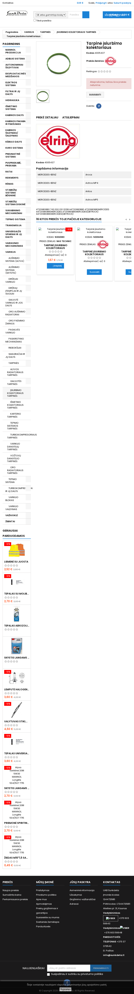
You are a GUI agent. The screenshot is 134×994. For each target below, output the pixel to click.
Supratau (65, 989)
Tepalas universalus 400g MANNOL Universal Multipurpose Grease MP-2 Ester (16, 753)
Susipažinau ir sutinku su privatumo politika (77, 974)
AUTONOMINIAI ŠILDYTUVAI (14, 66)
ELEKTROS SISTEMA (11, 84)
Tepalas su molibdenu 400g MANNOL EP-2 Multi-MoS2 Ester (16, 593)
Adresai (74, 904)
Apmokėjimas (44, 904)
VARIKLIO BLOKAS (11, 499)
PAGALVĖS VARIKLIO (12, 331)
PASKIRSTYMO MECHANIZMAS (14, 340)
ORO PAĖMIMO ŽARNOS (15, 322)
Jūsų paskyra (80, 882)
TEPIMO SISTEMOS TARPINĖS (12, 425)
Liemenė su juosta (16, 561)
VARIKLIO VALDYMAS (11, 508)
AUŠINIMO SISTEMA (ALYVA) (14, 259)
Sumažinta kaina (12, 894)
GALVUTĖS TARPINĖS (14, 382)
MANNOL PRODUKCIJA (13, 51)
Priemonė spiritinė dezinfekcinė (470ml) (16, 823)
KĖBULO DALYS (13, 141)
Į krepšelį (55, 265)
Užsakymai (76, 894)
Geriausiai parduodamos (14, 533)
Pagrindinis (11, 44)
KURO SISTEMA (14, 147)
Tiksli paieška (43, 20)
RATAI (8, 171)
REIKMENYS (11, 177)
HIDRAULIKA (12, 100)
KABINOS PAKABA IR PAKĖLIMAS (15, 123)
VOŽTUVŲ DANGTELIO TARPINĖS (14, 458)
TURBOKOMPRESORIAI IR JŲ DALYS (18, 490)
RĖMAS (9, 183)
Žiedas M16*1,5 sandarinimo (16, 857)
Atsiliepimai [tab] (70, 117)
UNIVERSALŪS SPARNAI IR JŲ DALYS (13, 234)
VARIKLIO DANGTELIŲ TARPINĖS (13, 446)
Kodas (90, 53)
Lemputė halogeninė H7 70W (16, 689)
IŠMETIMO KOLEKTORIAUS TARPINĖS (15, 404)
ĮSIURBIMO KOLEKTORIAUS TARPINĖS (15, 393)
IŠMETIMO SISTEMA (11, 108)
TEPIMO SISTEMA (15, 219)
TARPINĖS (14, 363)
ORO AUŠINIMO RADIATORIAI (15, 313)
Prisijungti (101, 2)
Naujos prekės (11, 890)
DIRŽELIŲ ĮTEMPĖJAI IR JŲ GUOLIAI (13, 290)
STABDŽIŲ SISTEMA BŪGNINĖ (11, 192)
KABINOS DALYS (14, 115)
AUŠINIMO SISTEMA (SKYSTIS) (12, 269)
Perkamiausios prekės (15, 899)
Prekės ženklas (95, 61)
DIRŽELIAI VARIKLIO (11, 280)
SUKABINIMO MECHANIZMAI (13, 212)
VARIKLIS (10, 252)
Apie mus (41, 899)
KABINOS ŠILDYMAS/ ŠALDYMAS (11, 132)
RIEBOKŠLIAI (15, 347)
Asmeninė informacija (82, 890)
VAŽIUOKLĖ (11, 515)
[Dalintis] (98, 106)
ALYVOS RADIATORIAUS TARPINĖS (15, 372)
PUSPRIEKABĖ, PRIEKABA (13, 164)
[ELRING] (110, 61)
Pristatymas (42, 890)
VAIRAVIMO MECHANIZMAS (14, 244)
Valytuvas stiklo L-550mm (16, 721)
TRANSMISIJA (13, 225)
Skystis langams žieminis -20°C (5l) (16, 657)
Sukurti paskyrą (122, 2)
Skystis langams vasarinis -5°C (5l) (16, 788)
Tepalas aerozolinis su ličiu (16, 625)
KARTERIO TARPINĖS (14, 415)
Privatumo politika (46, 894)
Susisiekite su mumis (47, 917)
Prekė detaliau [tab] (47, 117)
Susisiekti (95, 94)
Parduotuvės (43, 926)
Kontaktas (8, 2)
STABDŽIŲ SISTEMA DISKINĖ (15, 203)
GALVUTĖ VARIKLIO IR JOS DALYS (14, 302)
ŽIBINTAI (10, 521)
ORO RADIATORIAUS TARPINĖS (15, 470)
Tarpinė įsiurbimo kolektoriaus (55, 247)
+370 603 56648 (113, 932)
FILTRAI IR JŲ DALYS (12, 93)
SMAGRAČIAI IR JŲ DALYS (15, 355)
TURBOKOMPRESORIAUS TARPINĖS (19, 436)
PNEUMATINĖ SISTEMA (12, 155)
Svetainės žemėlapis (47, 922)
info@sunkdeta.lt (113, 955)
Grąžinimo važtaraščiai (82, 899)
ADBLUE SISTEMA (15, 58)
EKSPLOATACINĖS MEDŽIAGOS (15, 75)
